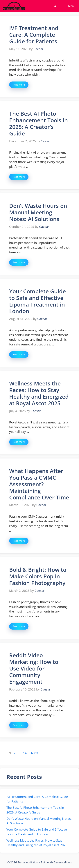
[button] (55, 6)
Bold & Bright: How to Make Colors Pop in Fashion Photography (37, 576)
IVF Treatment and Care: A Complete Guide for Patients (33, 34)
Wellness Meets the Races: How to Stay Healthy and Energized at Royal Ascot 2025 (39, 393)
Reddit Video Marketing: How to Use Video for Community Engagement (33, 668)
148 (26, 753)
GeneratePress (62, 862)
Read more (19, 84)
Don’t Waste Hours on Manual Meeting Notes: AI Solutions (38, 212)
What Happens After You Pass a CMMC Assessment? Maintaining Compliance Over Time (39, 484)
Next (36, 753)
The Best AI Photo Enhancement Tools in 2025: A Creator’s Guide (38, 123)
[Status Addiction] (14, 6)
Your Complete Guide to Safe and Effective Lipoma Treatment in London (37, 301)
